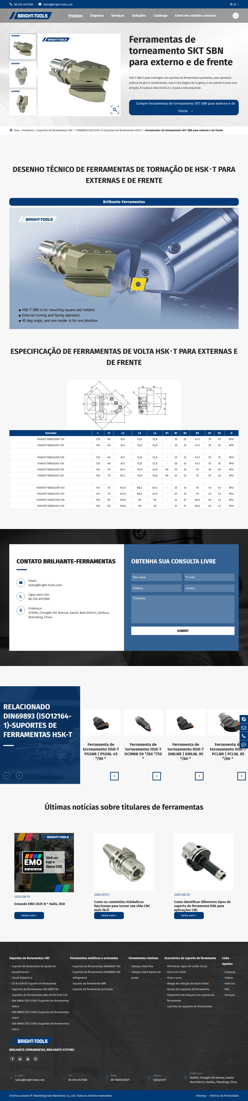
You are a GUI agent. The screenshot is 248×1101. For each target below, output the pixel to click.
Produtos (75, 15)
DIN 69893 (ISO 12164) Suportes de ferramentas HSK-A (40, 1003)
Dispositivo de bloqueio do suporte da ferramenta (190, 997)
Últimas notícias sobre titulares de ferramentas (124, 807)
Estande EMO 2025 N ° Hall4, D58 (39, 904)
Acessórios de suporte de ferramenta (190, 958)
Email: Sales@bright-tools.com (45, 583)
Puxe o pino (174, 977)
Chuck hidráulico (22, 977)
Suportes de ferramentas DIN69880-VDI (96, 966)
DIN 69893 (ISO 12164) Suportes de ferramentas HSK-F (40, 1015)
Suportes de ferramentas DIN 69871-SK (35, 989)
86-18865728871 (120, 1079)
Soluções (139, 15)
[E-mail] (244, 727)
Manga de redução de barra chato (188, 983)
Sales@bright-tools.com (55, 4)
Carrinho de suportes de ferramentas (189, 1006)
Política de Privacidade (224, 1095)
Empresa (97, 15)
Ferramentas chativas (143, 958)
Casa (16, 130)
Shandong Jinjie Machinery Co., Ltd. (54, 1095)
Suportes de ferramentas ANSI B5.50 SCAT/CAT (40, 995)
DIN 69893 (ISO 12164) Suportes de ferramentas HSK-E (40, 1026)
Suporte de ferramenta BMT (89, 983)
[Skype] (244, 719)
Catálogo (161, 15)
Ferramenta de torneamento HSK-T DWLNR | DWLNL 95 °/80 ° (186, 751)
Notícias (230, 983)
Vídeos (229, 977)
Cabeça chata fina (142, 966)
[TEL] (244, 736)
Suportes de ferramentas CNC (55, 130)
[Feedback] (244, 744)
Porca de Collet (176, 972)
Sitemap (201, 1095)
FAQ (227, 989)
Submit (183, 631)
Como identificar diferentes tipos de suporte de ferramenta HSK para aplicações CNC (202, 906)
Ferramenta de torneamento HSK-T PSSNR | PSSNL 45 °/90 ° (101, 751)
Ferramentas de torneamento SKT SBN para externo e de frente (184, 130)
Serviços (117, 15)
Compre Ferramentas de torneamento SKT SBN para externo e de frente (185, 107)
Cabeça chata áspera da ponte (146, 974)
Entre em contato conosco (195, 15)
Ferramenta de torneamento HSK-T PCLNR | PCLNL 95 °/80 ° (228, 751)
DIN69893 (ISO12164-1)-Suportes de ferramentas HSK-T (109, 130)
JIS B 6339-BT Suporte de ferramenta (34, 983)
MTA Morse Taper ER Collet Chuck (187, 966)
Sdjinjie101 (159, 1079)
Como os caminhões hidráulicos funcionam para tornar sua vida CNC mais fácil (122, 906)
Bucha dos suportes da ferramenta (188, 989)
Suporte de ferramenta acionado (93, 989)
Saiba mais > (29, 915)
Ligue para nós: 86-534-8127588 (38, 597)
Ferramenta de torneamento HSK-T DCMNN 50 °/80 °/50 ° (143, 751)
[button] (6, 775)
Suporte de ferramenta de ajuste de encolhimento (34, 969)
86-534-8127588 (21, 4)
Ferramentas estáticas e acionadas (94, 958)
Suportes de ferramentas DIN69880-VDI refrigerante (96, 974)
